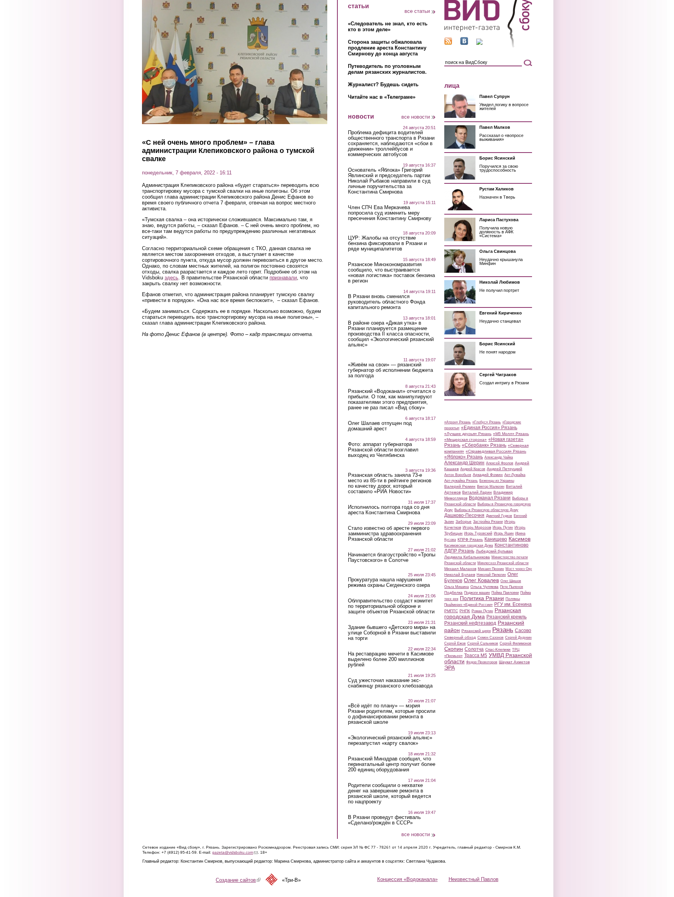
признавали (283, 278)
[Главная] (488, 46)
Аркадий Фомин (488, 474)
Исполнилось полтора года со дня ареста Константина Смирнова (388, 509)
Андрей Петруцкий (504, 469)
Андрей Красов (472, 469)
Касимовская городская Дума (468, 545)
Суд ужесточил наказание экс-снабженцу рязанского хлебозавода (390, 683)
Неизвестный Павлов (473, 879)
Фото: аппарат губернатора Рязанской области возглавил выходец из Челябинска (383, 450)
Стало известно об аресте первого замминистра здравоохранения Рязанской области (388, 534)
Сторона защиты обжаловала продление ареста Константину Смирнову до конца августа (387, 48)
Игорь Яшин (504, 533)
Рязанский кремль (506, 617)
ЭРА (449, 667)
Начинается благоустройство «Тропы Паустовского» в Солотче (391, 557)
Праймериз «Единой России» (468, 605)
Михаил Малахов (460, 569)
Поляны (513, 599)
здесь (171, 278)
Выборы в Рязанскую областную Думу (486, 510)
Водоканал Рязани (490, 498)
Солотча (474, 649)
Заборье (464, 521)
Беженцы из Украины (496, 481)
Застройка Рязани (488, 522)
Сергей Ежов (455, 643)
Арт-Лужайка (514, 475)
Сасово (523, 630)
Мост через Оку (519, 569)
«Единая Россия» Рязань (489, 427)
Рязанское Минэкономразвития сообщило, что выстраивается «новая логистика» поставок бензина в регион (391, 273)
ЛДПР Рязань (459, 551)
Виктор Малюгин (490, 486)
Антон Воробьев (457, 475)
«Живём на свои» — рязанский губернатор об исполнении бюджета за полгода (390, 370)
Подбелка (453, 592)
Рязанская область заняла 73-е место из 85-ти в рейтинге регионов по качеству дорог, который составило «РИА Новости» (389, 483)
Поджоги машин (477, 593)
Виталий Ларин (477, 492)
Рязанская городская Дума (482, 613)
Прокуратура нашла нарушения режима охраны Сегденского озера (389, 582)
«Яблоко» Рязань (463, 457)
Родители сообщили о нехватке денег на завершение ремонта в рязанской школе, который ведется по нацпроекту (389, 794)
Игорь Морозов (477, 527)
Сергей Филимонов (515, 643)
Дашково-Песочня (464, 515)
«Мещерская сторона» (465, 439)
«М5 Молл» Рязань (511, 434)
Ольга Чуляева (484, 586)
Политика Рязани (482, 598)
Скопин (453, 649)
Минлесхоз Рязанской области (503, 563)
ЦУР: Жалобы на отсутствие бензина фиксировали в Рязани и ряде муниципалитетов (387, 243)
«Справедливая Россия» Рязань (496, 451)
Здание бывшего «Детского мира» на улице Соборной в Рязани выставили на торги (392, 633)
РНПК (464, 611)
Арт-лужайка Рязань (461, 481)
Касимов (519, 539)
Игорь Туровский (478, 533)
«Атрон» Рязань (457, 422)
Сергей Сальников (482, 643)
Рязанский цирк (476, 631)
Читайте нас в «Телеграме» (381, 97)
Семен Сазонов (490, 637)
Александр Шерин (464, 462)
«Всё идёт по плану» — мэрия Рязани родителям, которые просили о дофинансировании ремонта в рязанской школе (391, 714)
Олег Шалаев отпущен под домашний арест (380, 426)
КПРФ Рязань (470, 539)
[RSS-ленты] (448, 43)
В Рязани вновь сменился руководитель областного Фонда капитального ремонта (386, 302)
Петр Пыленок (511, 587)
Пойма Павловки (505, 593)
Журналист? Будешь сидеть (383, 84)
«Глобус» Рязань (486, 422)
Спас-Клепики (498, 649)
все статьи (417, 11)
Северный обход (460, 637)
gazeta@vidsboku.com (235, 852)
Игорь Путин (503, 527)
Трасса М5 (475, 655)
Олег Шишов (510, 581)
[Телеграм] (479, 43)
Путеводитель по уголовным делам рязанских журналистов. (387, 69)
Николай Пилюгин (491, 575)
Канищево (495, 539)
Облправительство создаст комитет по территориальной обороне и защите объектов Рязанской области (391, 606)
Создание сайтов (238, 880)
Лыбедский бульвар (494, 551)
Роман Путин (482, 611)
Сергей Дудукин (518, 637)
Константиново (512, 545)
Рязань (502, 630)
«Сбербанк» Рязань (484, 445)
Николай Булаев (459, 574)
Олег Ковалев (481, 580)
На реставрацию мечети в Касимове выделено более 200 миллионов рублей (391, 659)
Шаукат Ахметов (514, 662)
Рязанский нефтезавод (470, 623)
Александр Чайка (498, 457)
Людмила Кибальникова (467, 557)
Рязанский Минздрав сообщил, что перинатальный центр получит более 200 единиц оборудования (391, 764)
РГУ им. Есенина (513, 604)
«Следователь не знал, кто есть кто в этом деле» (387, 26)
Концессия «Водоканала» (407, 879)
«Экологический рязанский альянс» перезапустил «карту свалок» (390, 740)
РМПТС (451, 611)
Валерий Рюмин (459, 486)
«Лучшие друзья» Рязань (467, 434)
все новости (415, 117)
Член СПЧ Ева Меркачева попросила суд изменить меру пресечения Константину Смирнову (389, 213)
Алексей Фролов (499, 463)
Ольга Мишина (456, 587)
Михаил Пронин (491, 569)
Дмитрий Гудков (499, 516)
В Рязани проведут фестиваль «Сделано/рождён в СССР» (384, 820)
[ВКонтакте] (464, 43)
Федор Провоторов (481, 662)
